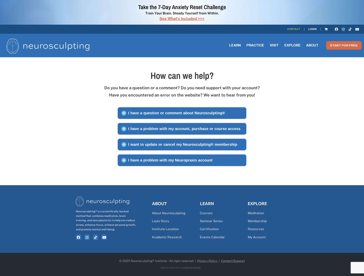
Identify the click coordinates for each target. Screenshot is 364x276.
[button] (182, 113)
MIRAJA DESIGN (192, 268)
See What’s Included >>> (182, 18)
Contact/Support (233, 261)
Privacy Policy (207, 261)
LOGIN (312, 29)
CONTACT (293, 29)
